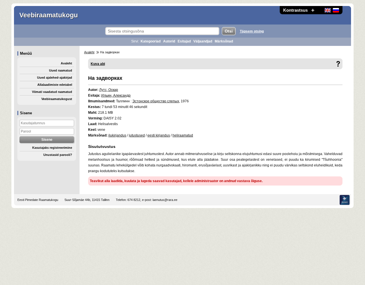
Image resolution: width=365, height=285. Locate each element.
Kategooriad (151, 41)
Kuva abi (98, 64)
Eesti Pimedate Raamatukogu (37, 199)
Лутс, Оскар (108, 90)
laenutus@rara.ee (165, 199)
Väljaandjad (202, 41)
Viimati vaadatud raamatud (52, 91)
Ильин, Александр (116, 95)
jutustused (137, 135)
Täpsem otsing (252, 31)
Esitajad (184, 41)
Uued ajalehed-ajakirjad (54, 77)
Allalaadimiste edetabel (54, 84)
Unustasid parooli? (57, 154)
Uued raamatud (60, 70)
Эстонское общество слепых (155, 101)
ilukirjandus (117, 135)
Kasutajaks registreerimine (52, 147)
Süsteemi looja (345, 200)
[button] (312, 10)
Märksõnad (224, 41)
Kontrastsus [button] (295, 10)
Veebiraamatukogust (56, 99)
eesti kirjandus (158, 135)
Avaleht (66, 63)
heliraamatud (183, 135)
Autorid (169, 41)
